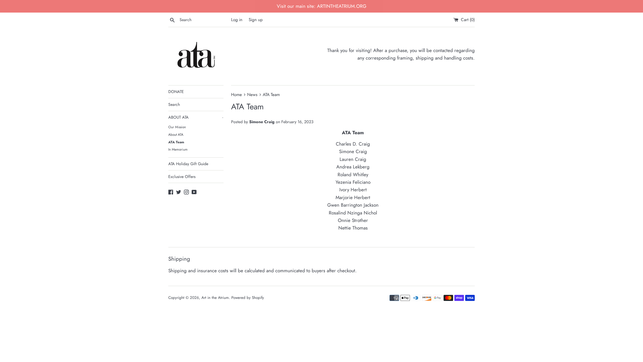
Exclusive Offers (181, 176)
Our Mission (177, 126)
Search (174, 104)
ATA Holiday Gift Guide (188, 164)
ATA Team (176, 142)
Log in (236, 20)
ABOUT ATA (195, 117)
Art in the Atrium (215, 297)
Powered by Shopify (247, 297)
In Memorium (178, 149)
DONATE (176, 92)
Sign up (256, 20)
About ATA (175, 134)
